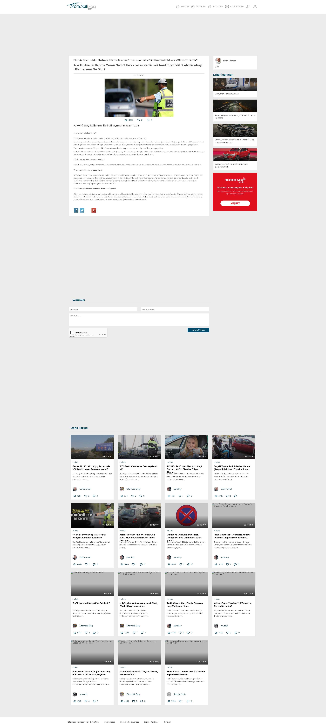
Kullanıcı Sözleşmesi (129, 722)
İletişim (167, 722)
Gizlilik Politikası (151, 722)
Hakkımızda (109, 722)
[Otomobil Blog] (81, 6)
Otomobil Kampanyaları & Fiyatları (83, 722)
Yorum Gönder (198, 330)
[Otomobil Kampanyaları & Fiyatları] (235, 192)
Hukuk (75, 462)
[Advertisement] (163, 34)
